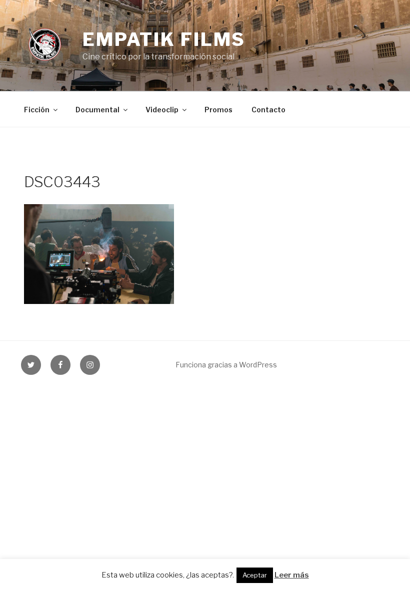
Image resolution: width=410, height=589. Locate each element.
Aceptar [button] (254, 575)
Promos (218, 109)
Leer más (291, 575)
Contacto (269, 109)
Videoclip (162, 109)
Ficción (37, 109)
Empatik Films (164, 39)
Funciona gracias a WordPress (226, 364)
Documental (98, 109)
